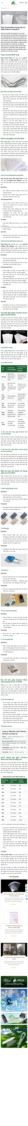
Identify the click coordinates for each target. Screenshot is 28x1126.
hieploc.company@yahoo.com (16, 736)
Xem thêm (13, 904)
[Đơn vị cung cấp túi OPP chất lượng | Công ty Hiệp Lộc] (14, 886)
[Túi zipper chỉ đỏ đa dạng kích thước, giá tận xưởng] (14, 918)
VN (20, 2)
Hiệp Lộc (3, 685)
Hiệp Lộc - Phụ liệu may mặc (16, 752)
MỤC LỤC (6, 226)
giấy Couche (8, 350)
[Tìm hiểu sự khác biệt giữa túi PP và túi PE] (14, 949)
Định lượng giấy (5, 141)
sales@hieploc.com (7, 738)
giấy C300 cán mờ (21, 248)
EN (23, 2)
